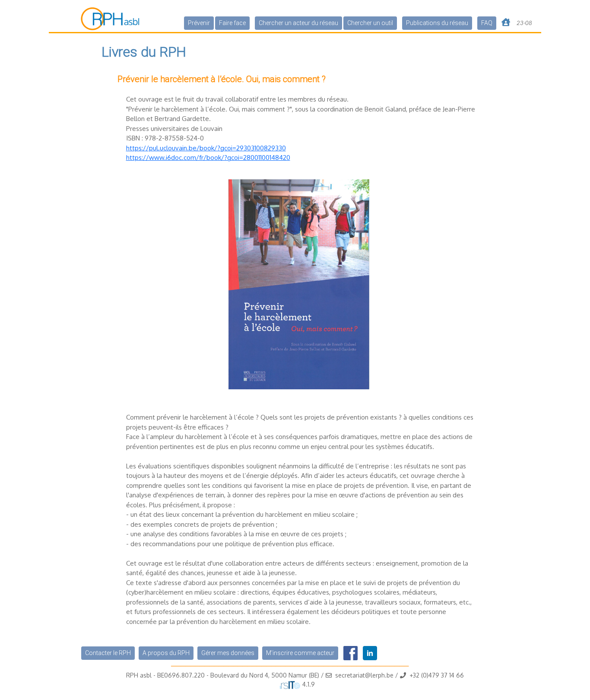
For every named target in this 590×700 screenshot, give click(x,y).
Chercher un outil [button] (370, 22)
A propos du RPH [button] (166, 652)
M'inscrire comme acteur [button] (300, 652)
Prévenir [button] (199, 22)
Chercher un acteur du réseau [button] (298, 22)
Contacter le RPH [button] (108, 652)
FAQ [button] (486, 22)
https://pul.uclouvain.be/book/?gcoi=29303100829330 (206, 148)
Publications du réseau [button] (437, 22)
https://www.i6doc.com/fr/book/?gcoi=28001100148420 (208, 157)
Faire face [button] (232, 22)
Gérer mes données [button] (227, 652)
